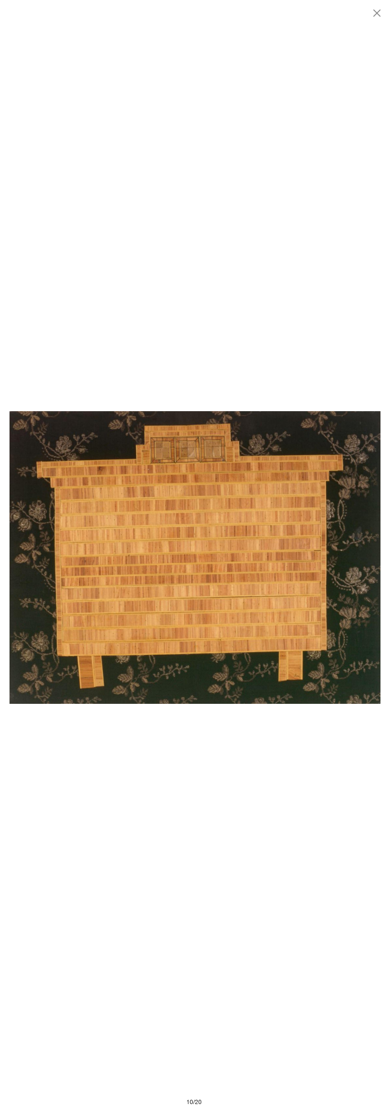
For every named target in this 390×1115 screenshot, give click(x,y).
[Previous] (102, 557)
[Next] (287, 557)
